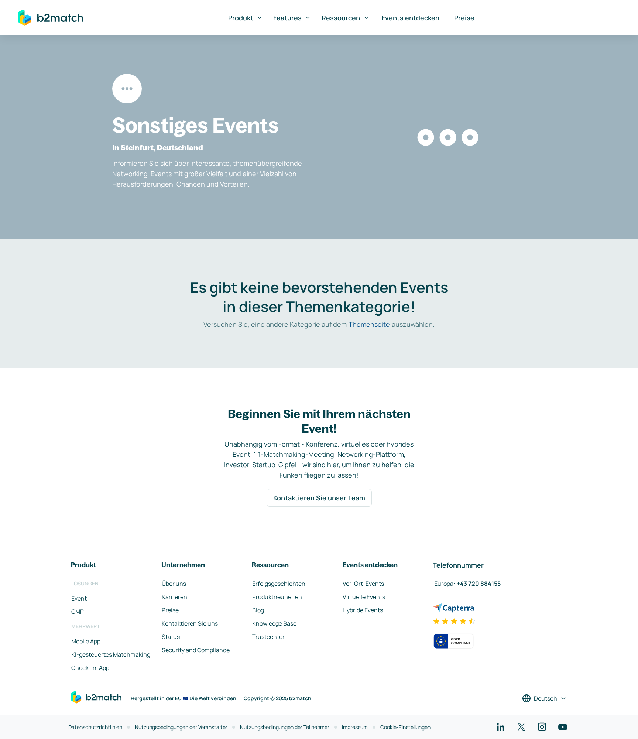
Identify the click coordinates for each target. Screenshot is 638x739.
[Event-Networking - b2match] (50, 17)
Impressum (355, 727)
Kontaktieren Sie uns (190, 623)
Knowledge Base (274, 623)
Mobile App (85, 641)
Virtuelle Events (364, 597)
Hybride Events (363, 610)
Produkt (240, 17)
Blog (258, 610)
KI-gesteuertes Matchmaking (110, 654)
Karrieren (174, 597)
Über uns (174, 583)
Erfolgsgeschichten (278, 583)
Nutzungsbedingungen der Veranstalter (181, 727)
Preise (464, 17)
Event (79, 598)
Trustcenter (268, 637)
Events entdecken (410, 17)
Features (287, 17)
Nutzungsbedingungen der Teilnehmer (284, 727)
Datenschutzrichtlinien (95, 727)
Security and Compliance (196, 650)
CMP (77, 612)
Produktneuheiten (277, 597)
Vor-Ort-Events (363, 583)
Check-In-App (90, 668)
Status (171, 637)
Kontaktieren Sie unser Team (319, 497)
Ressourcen (341, 17)
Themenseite (369, 324)
